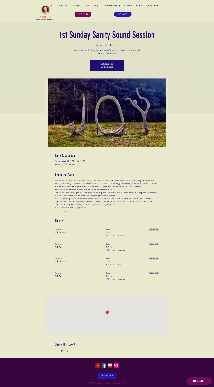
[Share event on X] (62, 351)
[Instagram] (116, 365)
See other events (107, 67)
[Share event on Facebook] (56, 351)
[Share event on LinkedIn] (68, 351)
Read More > (60, 212)
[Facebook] (104, 365)
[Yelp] (97, 365)
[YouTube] (110, 365)
